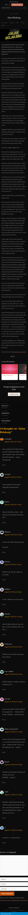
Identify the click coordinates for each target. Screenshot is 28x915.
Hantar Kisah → (17, 4)
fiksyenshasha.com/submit (18, 352)
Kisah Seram (14, 13)
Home (6, 4)
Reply (4, 465)
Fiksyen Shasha (14, 1)
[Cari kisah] (9, 5)
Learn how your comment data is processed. (14, 900)
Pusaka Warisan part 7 (7, 375)
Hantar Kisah (14, 394)
